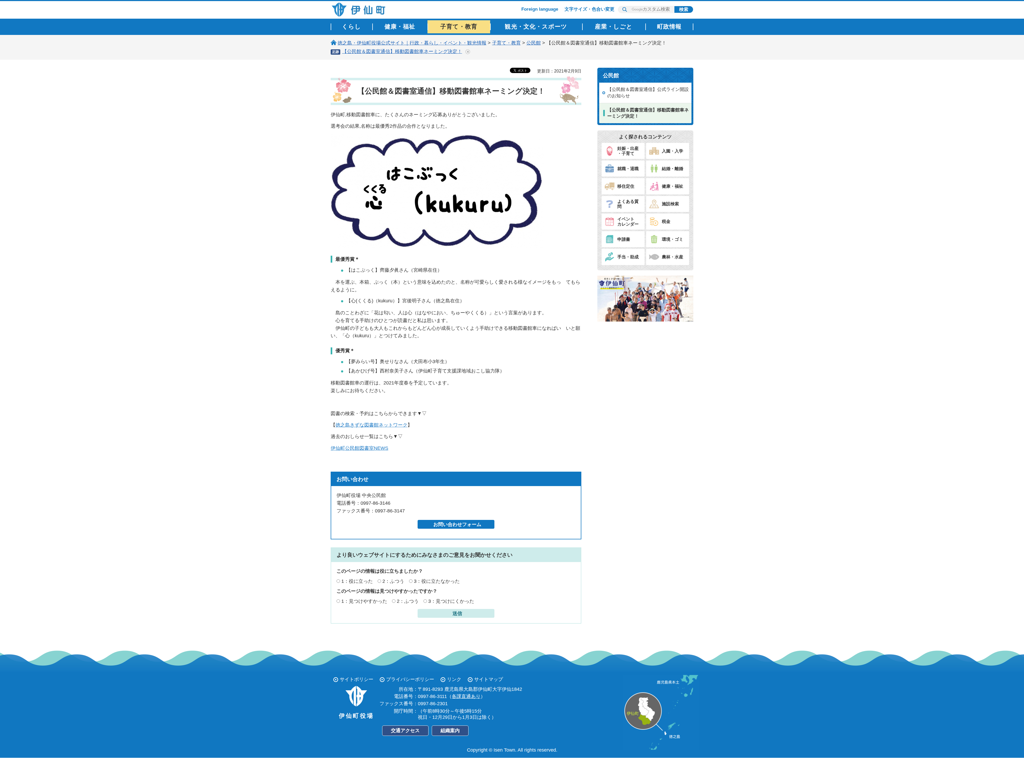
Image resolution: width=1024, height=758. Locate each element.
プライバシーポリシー (410, 679)
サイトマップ (488, 679)
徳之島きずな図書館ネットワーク (371, 425)
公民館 (533, 43)
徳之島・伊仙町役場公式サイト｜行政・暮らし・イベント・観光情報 (412, 43)
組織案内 (450, 730)
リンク (454, 679)
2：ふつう (393, 581)
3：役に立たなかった (437, 581)
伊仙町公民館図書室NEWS (359, 448)
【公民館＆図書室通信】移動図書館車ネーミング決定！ (402, 51)
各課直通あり (466, 696)
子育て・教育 (506, 43)
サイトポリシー (356, 679)
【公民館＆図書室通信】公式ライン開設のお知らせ (648, 92)
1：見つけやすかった (364, 601)
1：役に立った (357, 581)
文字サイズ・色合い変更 (589, 9)
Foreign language (539, 9)
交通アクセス (405, 730)
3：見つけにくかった (451, 601)
